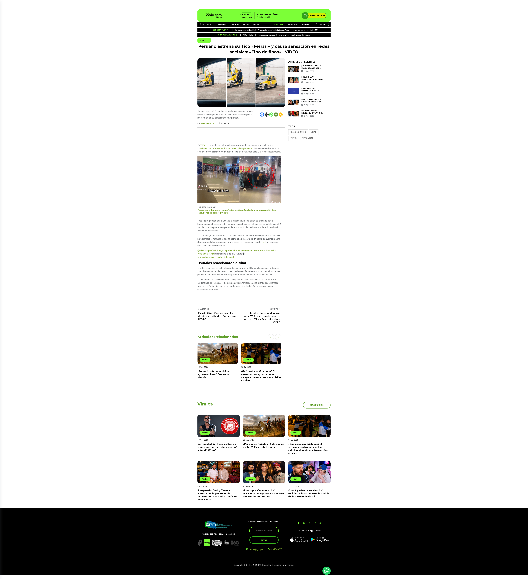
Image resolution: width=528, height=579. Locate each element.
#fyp (199, 253)
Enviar (264, 540)
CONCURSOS (279, 25)
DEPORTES (235, 25)
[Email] (276, 114)
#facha (210, 253)
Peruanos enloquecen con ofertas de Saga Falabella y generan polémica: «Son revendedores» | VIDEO (236, 211)
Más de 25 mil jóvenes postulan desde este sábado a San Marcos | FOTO (217, 316)
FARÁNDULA (223, 25)
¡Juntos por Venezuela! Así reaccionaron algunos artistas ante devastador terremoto (263, 493)
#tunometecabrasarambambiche (254, 250)
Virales (204, 40)
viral (264, 242)
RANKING (305, 25)
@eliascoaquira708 (206, 250)
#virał (273, 250)
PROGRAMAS (293, 25)
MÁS (254, 25)
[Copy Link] (281, 114)
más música (317, 405)
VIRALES (246, 25)
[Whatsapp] (271, 114)
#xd (205, 253)
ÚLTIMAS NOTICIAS (207, 25)
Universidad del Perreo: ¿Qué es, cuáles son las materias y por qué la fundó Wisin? (217, 447)
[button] (271, 337)
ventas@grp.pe (255, 549)
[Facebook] (262, 114)
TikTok (203, 145)
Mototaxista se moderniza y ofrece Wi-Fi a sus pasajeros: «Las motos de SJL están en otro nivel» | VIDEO (261, 318)
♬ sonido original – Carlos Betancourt (215, 257)
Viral (313, 132)
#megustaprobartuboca (227, 250)
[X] (267, 114)
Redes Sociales (298, 132)
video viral (307, 138)
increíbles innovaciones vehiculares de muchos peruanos (224, 148)
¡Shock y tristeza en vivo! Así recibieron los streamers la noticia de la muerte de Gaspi (308, 493)
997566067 (276, 549)
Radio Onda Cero (208, 123)
